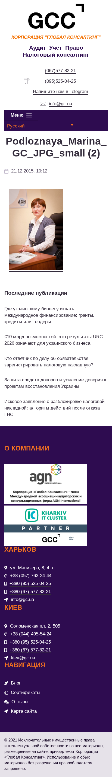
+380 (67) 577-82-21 (30, 591)
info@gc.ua (60, 103)
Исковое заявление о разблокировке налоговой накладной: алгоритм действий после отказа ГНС (54, 408)
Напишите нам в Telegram (60, 91)
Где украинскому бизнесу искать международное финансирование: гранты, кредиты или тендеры (49, 315)
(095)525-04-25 (60, 81)
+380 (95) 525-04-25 (30, 583)
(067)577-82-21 (60, 70)
